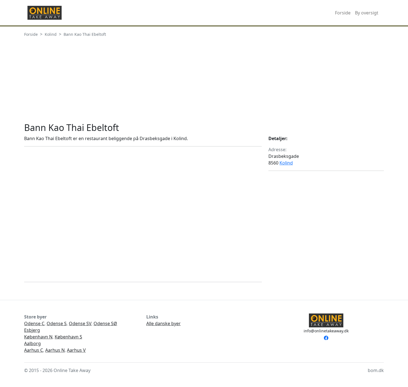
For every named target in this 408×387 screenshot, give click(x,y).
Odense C (34, 323)
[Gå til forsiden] (44, 12)
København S (68, 337)
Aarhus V (76, 350)
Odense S (57, 323)
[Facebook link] (326, 337)
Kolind (286, 163)
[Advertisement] (204, 81)
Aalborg (32, 343)
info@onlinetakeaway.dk (326, 330)
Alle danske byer (163, 323)
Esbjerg (32, 330)
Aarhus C (33, 350)
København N (38, 337)
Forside (343, 13)
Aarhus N (55, 350)
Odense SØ (105, 323)
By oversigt (366, 13)
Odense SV (80, 323)
